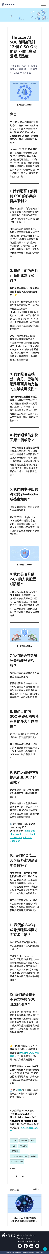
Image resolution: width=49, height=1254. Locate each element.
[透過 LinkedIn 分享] (17, 1176)
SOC (33, 1140)
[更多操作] (37, 32)
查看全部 (35, 1189)
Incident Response (19, 1156)
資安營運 (14, 1151)
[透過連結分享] (23, 1176)
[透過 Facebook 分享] (11, 1176)
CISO (13, 1146)
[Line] (20, 1246)
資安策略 (23, 1146)
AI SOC (14, 1140)
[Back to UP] (45, 1249)
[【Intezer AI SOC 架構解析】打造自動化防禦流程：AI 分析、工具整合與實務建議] (24, 1203)
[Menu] (43, 4)
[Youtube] (37, 1246)
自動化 (33, 1156)
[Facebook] (26, 1246)
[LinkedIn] (31, 1246)
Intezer (24, 1140)
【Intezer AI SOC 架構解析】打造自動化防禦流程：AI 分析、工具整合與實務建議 (24, 1219)
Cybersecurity (17, 1161)
